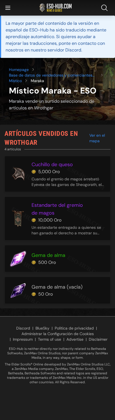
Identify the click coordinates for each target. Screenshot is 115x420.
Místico (15, 80)
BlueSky (42, 328)
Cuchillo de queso (52, 164)
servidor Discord (64, 50)
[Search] (105, 7)
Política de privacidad (74, 328)
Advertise (74, 339)
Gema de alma (48, 255)
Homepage (19, 69)
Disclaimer (98, 339)
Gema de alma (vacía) (57, 287)
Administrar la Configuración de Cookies (57, 333)
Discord (23, 328)
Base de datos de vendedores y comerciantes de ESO (50, 75)
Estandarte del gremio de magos (57, 209)
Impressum (23, 339)
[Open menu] (7, 7)
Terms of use (49, 339)
